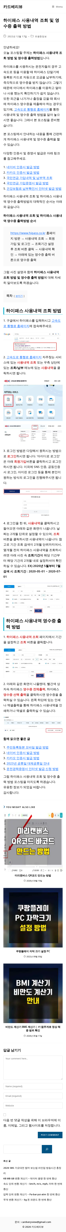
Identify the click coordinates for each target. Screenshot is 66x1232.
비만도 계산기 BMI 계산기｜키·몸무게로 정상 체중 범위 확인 (32, 1028)
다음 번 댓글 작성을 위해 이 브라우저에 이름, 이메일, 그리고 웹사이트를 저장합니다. (32, 1122)
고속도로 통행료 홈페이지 (31, 109)
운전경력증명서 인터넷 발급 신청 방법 (32, 769)
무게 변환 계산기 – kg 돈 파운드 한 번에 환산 (27, 1199)
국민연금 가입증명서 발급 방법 (28, 183)
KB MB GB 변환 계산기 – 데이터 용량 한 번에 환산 (30, 1178)
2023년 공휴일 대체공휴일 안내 (28, 763)
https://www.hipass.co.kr (27, 233)
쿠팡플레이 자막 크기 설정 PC (33, 951)
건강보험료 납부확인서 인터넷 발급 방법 (34, 188)
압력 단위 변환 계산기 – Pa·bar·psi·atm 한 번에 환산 (31, 1194)
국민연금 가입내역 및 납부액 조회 (29, 178)
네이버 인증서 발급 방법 (23, 167)
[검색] (47, 1149)
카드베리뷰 (13, 6)
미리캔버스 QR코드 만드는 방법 (33, 875)
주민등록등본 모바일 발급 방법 (28, 747)
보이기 (19, 295)
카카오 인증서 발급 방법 (23, 172)
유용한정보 (41, 36)
